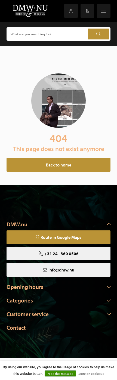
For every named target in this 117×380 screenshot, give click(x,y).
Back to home (58, 165)
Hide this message (60, 374)
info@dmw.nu (61, 270)
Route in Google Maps (61, 237)
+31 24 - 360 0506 (61, 253)
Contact (16, 327)
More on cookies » (91, 374)
